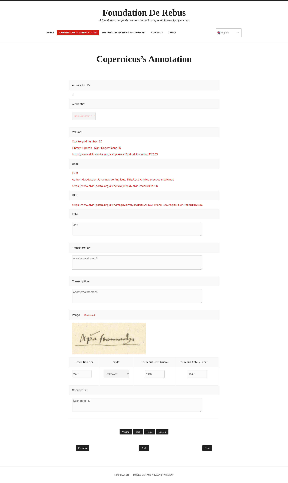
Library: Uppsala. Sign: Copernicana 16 (96, 147)
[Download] (90, 315)
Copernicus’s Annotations (78, 32)
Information (121, 475)
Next (207, 448)
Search (162, 432)
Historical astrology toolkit (124, 32)
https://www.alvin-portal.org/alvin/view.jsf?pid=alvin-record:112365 (115, 154)
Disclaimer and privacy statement (153, 475)
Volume (125, 432)
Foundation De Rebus (144, 13)
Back (144, 448)
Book (138, 432)
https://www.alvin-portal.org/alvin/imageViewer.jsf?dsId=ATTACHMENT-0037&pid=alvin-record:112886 (137, 204)
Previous (82, 448)
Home (150, 432)
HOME (50, 32)
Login (172, 32)
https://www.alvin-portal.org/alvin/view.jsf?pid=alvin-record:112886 (115, 186)
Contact (157, 32)
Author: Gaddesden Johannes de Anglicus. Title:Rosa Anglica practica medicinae (123, 179)
